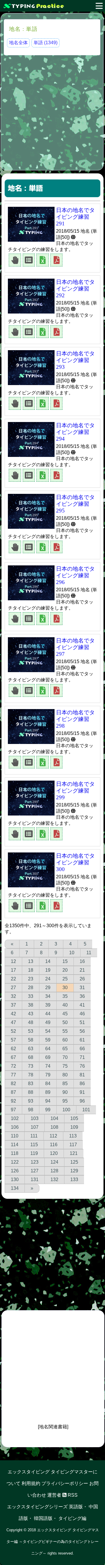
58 (30, 1039)
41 (82, 1005)
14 (47, 961)
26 (82, 978)
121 (74, 1153)
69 (47, 1057)
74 (47, 1066)
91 (82, 1092)
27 (13, 987)
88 (30, 1092)
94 (47, 1100)
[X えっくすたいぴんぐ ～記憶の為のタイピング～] (52, 6)
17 (13, 970)
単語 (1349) (45, 42)
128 (54, 1170)
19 (47, 970)
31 (82, 987)
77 (13, 1074)
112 (53, 1135)
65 (65, 1048)
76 (82, 1066)
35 (65, 996)
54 (47, 1031)
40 (65, 1005)
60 (65, 1039)
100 (66, 1109)
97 (13, 1109)
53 (30, 1031)
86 (82, 1083)
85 (65, 1083)
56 (82, 1031)
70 (65, 1057)
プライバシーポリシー (64, 1483)
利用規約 (31, 1483)
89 (47, 1092)
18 (30, 970)
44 (47, 1013)
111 (34, 1135)
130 (15, 1179)
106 (15, 1127)
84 (47, 1083)
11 (88, 952)
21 (82, 970)
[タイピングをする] (15, 260)
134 (15, 1188)
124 (54, 1162)
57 (13, 1039)
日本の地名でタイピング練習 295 (75, 504)
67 (13, 1057)
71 (82, 1057)
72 (13, 1066)
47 (13, 1022)
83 (30, 1083)
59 (47, 1039)
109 (74, 1127)
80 (65, 1074)
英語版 (76, 1506)
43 (30, 1013)
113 (73, 1135)
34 (47, 996)
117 (73, 1144)
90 (65, 1092)
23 (30, 978)
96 (82, 1100)
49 (47, 1022)
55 (65, 1031)
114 (14, 1144)
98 (30, 1109)
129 (74, 1170)
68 (30, 1057)
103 (34, 1118)
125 (74, 1162)
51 (82, 1022)
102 (15, 1118)
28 (30, 987)
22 (13, 978)
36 (82, 996)
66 (82, 1048)
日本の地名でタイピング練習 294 (75, 432)
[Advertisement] (52, 112)
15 (65, 961)
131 (34, 1179)
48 (30, 1022)
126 (15, 1170)
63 (30, 1048)
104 (54, 1118)
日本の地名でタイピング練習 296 (75, 575)
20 (65, 970)
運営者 (54, 1495)
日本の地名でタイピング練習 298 (75, 719)
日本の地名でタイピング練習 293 (75, 360)
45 (65, 1013)
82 (13, 1083)
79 (47, 1074)
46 (82, 1013)
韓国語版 (43, 1518)
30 (65, 987)
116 (53, 1144)
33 (30, 996)
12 (13, 961)
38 (30, 1005)
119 (34, 1153)
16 (82, 961)
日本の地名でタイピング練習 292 (75, 288)
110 (14, 1135)
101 (86, 1109)
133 (74, 1179)
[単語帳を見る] (29, 260)
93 (30, 1100)
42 (13, 1013)
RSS (72, 1495)
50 (65, 1022)
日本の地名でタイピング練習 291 (75, 217)
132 (54, 1179)
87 (13, 1092)
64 (47, 1048)
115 (34, 1144)
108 (54, 1127)
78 (30, 1074)
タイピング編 (72, 1518)
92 (13, 1100)
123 (34, 1162)
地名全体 (18, 42)
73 (30, 1066)
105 (74, 1118)
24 (47, 978)
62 (13, 1048)
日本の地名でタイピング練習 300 (75, 862)
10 (71, 952)
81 (82, 1074)
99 (47, 1109)
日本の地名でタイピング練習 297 (75, 647)
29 (47, 987)
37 (13, 1005)
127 (34, 1170)
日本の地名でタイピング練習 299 (75, 790)
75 (65, 1066)
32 (13, 996)
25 (65, 978)
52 (13, 1031)
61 (82, 1039)
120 (54, 1153)
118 (14, 1153)
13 (30, 961)
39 (47, 1005)
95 (65, 1100)
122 (15, 1162)
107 (34, 1127)
